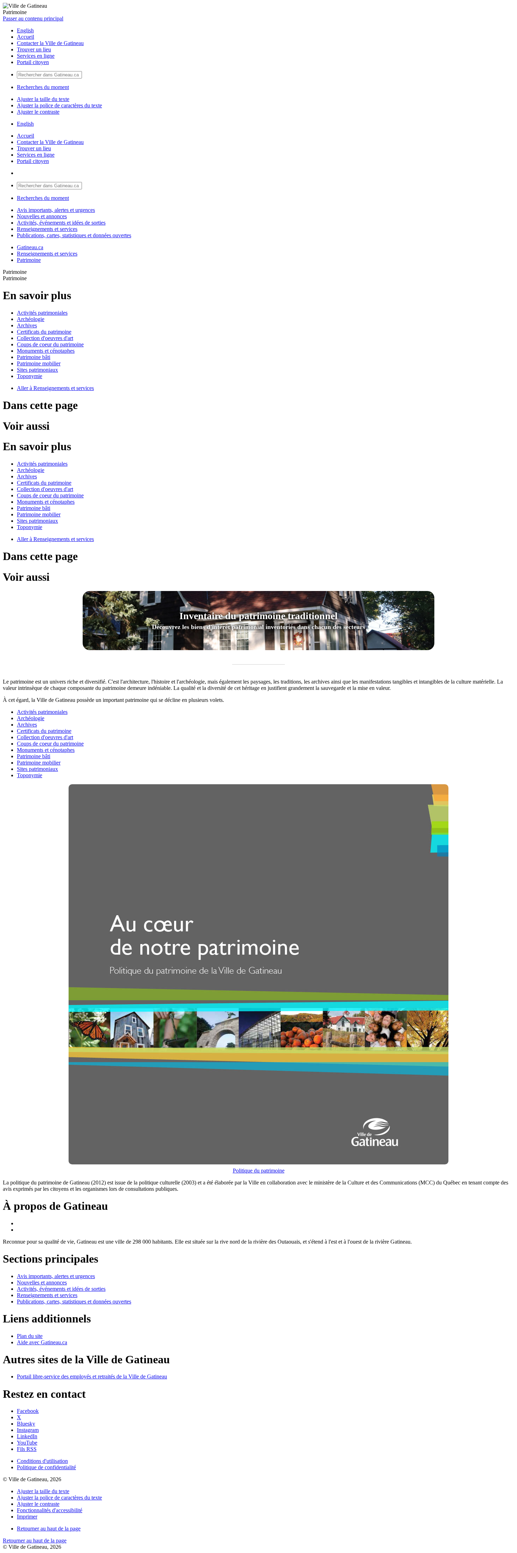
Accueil (25, 37)
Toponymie (29, 376)
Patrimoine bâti (33, 357)
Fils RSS (27, 1449)
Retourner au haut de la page (49, 1529)
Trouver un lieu (34, 49)
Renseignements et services (47, 229)
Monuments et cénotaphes (46, 351)
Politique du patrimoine (259, 1171)
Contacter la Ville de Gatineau (50, 43)
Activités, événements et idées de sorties (61, 223)
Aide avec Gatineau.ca (42, 1342)
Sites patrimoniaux (37, 370)
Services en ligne (36, 56)
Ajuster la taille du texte (43, 99)
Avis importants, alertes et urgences (56, 210)
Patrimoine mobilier (38, 363)
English (25, 30)
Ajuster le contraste (38, 112)
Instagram (28, 1430)
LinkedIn (27, 1436)
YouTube (27, 1443)
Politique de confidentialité (46, 1467)
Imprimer (27, 1517)
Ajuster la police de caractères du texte (59, 105)
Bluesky (26, 1424)
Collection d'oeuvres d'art (45, 338)
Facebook (28, 1411)
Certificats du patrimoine (44, 332)
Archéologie (30, 319)
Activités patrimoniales (42, 313)
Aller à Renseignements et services (55, 388)
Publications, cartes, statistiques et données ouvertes (74, 235)
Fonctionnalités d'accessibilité (49, 1510)
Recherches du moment (43, 87)
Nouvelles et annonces (42, 216)
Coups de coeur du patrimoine (50, 344)
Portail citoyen (33, 62)
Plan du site (30, 1336)
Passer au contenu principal (33, 18)
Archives (27, 325)
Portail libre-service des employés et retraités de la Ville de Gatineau (92, 1376)
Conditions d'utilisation (42, 1461)
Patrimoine (29, 260)
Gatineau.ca (30, 247)
